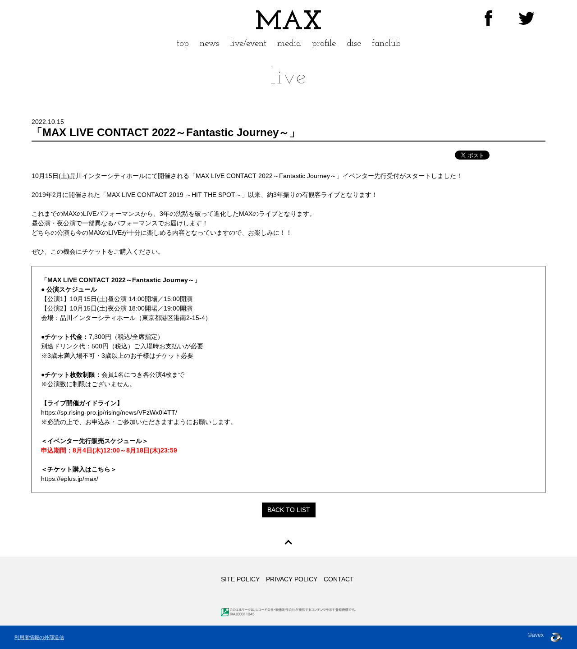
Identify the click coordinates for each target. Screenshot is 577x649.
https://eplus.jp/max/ (69, 478)
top (183, 43)
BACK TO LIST (288, 509)
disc (354, 43)
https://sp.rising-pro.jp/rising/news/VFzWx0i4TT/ (109, 412)
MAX (288, 22)
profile (324, 43)
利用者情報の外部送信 (39, 637)
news (209, 43)
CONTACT (339, 579)
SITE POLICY (240, 579)
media (289, 43)
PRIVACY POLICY (291, 579)
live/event (248, 43)
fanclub (386, 43)
